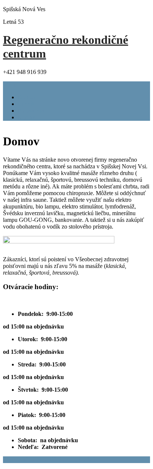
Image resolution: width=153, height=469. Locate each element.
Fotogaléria (31, 110)
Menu (10, 84)
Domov (27, 97)
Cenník (26, 104)
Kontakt (27, 117)
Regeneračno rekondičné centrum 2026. (50, 459)
